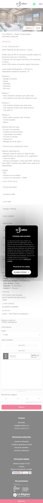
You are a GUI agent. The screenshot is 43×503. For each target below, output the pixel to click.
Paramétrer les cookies (21, 266)
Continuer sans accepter (21, 236)
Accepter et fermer (20, 272)
